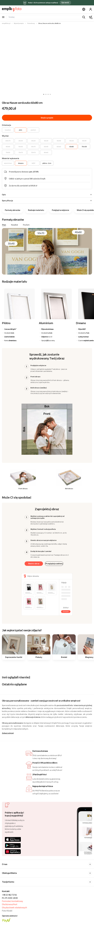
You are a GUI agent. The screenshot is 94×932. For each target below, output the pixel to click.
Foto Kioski (7, 911)
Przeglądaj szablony (54, 563)
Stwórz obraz (34, 563)
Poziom (26, 225)
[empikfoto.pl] (11, 9)
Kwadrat (14, 225)
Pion (4, 225)
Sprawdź (65, 2)
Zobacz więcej (8, 733)
